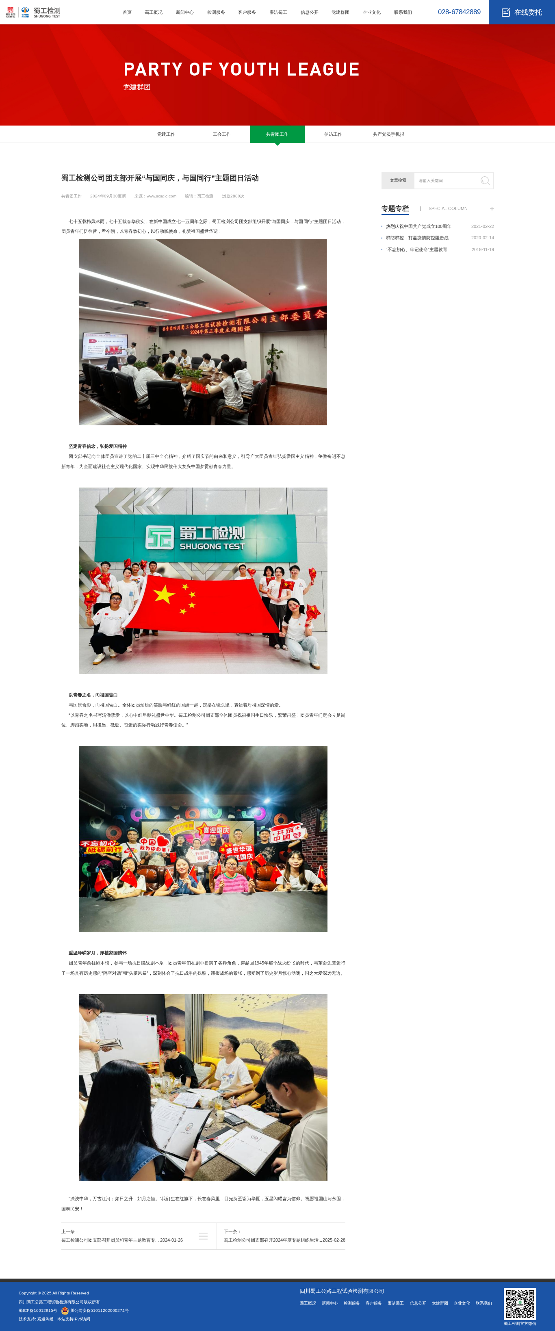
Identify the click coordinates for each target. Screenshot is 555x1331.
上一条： (122, 1235)
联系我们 (403, 12)
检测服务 (216, 12)
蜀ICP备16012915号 (38, 1310)
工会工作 (222, 134)
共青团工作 (277, 134)
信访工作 (333, 134)
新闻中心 (185, 12)
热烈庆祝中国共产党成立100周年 (440, 226)
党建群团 (340, 12)
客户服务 (247, 12)
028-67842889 (459, 12)
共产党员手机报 (388, 134)
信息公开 (310, 12)
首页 (127, 12)
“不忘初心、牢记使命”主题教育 (440, 249)
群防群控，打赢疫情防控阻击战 (440, 237)
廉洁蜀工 (278, 12)
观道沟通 (46, 1319)
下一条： (284, 1235)
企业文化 (372, 12)
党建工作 (166, 134)
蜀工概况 (154, 12)
